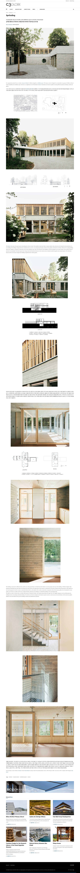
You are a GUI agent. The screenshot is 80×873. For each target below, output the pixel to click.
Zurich (39, 84)
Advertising (72, 0)
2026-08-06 (37, 852)
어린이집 (27, 88)
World (15, 12)
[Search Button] (73, 9)
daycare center (16, 776)
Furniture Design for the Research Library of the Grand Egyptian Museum (16, 845)
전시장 (32, 88)
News (34, 9)
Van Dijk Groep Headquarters (62, 817)
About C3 (67, 0)
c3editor (9, 824)
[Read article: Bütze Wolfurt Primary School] (16, 807)
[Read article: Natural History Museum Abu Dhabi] (40, 834)
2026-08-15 (61, 824)
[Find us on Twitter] (70, 870)
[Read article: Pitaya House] (63, 834)
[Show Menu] (6, 9)
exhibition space (40, 83)
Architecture (18, 9)
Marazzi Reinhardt (9, 24)
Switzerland (19, 770)
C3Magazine (42, 9)
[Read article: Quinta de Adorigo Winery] (40, 807)
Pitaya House (57, 843)
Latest (11, 9)
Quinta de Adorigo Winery (37, 817)
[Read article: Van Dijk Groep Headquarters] (63, 807)
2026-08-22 (14, 824)
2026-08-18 (37, 822)
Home (7, 12)
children (10, 776)
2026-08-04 (61, 850)
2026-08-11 (14, 856)
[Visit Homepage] (13, 5)
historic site (10, 246)
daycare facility (25, 83)
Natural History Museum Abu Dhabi (38, 844)
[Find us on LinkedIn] (73, 870)
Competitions (27, 9)
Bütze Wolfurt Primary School (15, 817)
